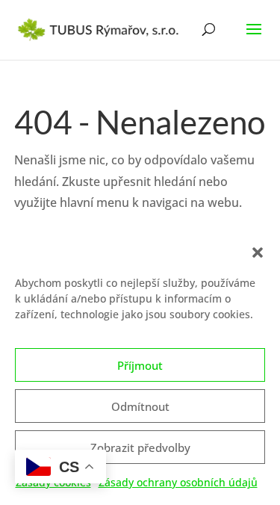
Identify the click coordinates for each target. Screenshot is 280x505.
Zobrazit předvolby (140, 447)
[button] (257, 252)
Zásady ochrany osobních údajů (178, 482)
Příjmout (140, 365)
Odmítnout (140, 406)
